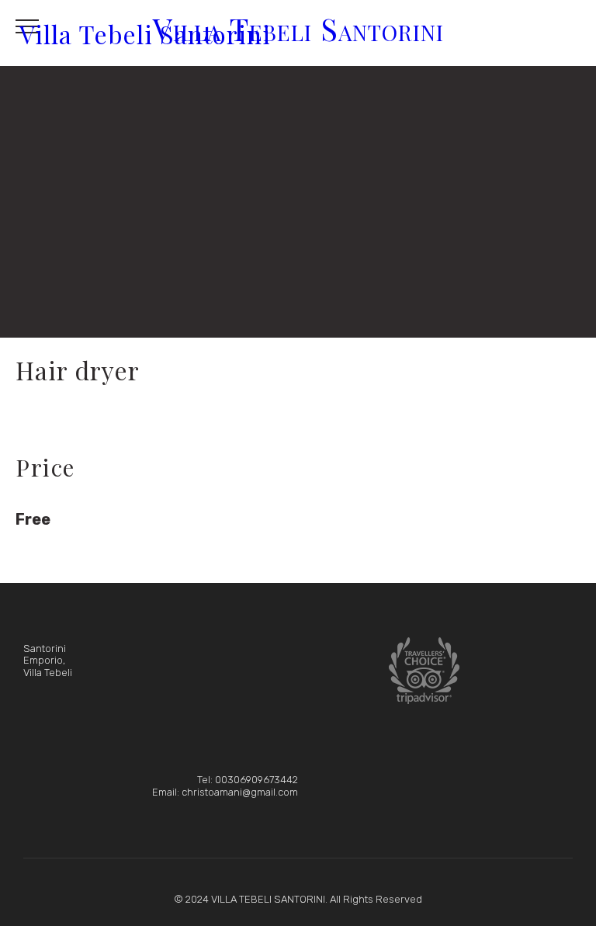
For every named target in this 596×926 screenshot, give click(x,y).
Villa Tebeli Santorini (145, 33)
